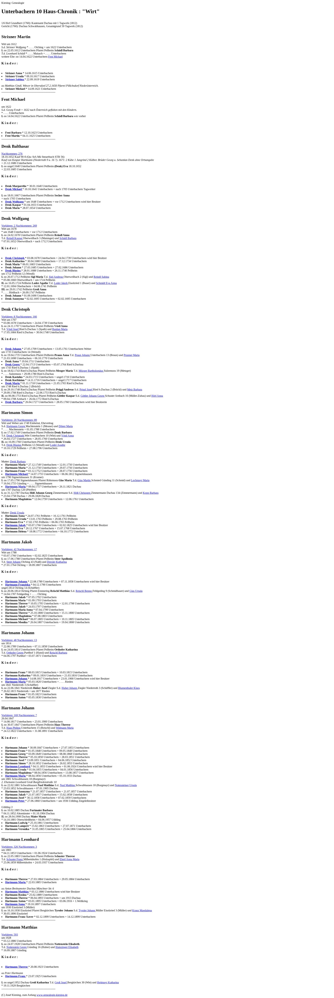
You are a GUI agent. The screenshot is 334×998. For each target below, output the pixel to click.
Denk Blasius (14, 445)
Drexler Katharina (57, 561)
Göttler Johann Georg (93, 395)
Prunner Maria (132, 355)
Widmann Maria (65, 727)
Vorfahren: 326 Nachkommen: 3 (19, 846)
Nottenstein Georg (16, 947)
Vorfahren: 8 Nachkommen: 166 (19, 316)
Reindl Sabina (101, 276)
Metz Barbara (134, 389)
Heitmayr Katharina (108, 982)
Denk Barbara (18, 461)
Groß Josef (61, 982)
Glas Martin (84, 480)
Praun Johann (82, 355)
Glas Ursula (135, 590)
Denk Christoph (15, 435)
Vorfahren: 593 (9, 934)
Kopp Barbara (150, 492)
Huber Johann (70, 687)
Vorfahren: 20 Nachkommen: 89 (19, 419)
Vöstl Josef (12, 329)
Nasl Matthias (68, 785)
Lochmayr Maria (140, 480)
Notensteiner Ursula (126, 785)
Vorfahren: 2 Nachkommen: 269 (19, 225)
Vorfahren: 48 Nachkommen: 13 (19, 640)
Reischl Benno (84, 590)
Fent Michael (55, 56)
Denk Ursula (17, 512)
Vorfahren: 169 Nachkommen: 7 (19, 715)
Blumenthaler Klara (129, 687)
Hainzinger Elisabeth (66, 947)
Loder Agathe (57, 445)
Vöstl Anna (67, 435)
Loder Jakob (61, 283)
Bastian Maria (59, 329)
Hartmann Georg (16, 426)
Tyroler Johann (87, 910)
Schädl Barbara (67, 238)
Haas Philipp (13, 727)
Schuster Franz (14, 859)
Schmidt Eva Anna (106, 283)
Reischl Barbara (58, 652)
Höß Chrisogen (82, 492)
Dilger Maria (66, 426)
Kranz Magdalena (142, 910)
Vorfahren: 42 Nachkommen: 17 (19, 549)
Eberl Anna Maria (69, 859)
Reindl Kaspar (14, 238)
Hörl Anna (157, 395)
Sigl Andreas (56, 276)
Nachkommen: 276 (11, 153)
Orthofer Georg (15, 652)
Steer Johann (13, 561)
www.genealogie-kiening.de (52, 994)
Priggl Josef (86, 389)
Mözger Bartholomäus (91, 370)
